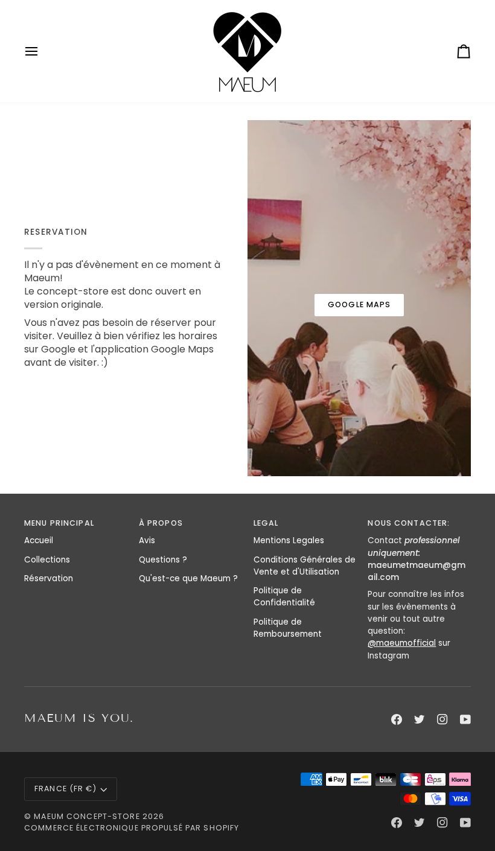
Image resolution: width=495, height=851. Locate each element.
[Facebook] (396, 719)
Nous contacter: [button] (409, 523)
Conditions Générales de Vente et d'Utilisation (305, 566)
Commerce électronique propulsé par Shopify (131, 828)
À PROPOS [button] (161, 523)
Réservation (48, 578)
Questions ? (163, 560)
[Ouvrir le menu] (42, 51)
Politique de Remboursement (288, 628)
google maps (359, 304)
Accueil (38, 540)
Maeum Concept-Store (86, 816)
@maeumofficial (402, 643)
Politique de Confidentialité (284, 596)
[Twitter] (419, 719)
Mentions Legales (289, 540)
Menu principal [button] (59, 523)
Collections (47, 560)
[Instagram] (442, 719)
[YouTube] (465, 719)
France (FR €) (65, 788)
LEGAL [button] (266, 523)
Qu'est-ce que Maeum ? (188, 578)
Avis (147, 540)
